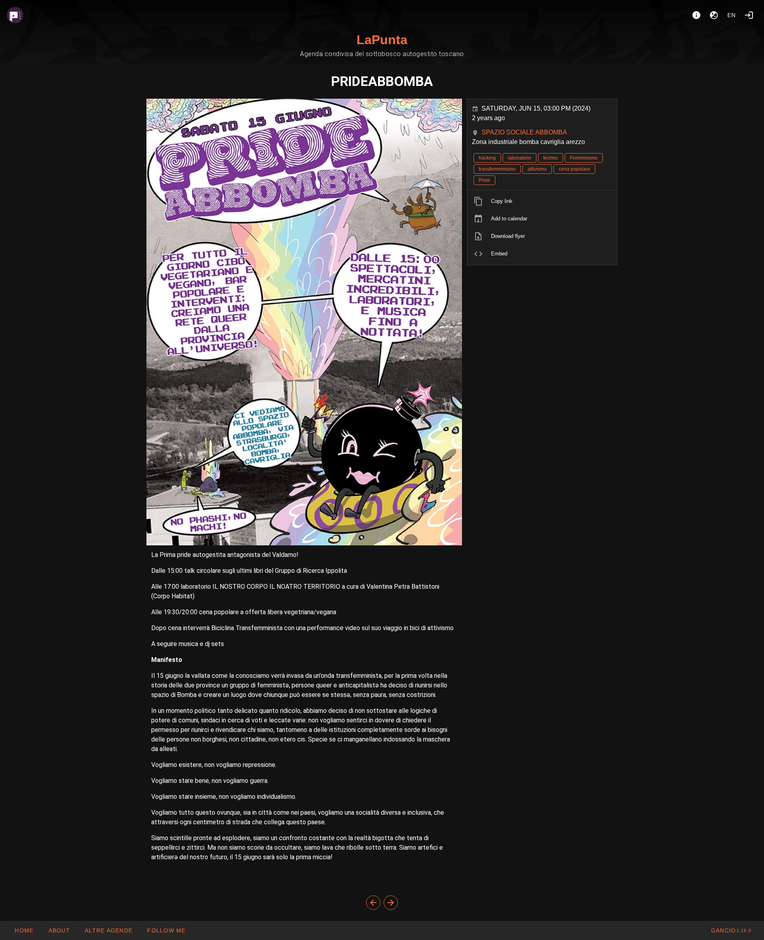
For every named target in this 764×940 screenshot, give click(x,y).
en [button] (731, 15)
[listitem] (542, 201)
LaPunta (382, 40)
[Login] (749, 15)
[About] (696, 15)
